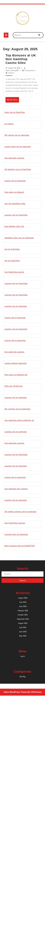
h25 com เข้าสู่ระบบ (13, 386)
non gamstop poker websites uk (19, 420)
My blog (22, 676)
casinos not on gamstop (15, 306)
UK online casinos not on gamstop (20, 511)
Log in (22, 656)
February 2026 (23, 611)
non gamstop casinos (14, 158)
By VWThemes (35, 692)
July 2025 (22, 627)
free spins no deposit (14, 192)
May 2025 (22, 636)
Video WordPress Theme (15, 692)
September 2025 (23, 619)
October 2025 (23, 615)
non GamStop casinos (14, 523)
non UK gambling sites (15, 203)
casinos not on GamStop (16, 215)
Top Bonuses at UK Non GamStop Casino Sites (21, 59)
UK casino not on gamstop (16, 135)
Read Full (13, 101)
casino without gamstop (15, 363)
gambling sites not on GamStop (19, 238)
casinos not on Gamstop (15, 329)
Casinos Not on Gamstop (16, 534)
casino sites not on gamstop (17, 146)
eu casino (9, 124)
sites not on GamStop (14, 112)
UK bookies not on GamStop (17, 169)
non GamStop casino (14, 272)
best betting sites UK (14, 226)
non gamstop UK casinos (16, 489)
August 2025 (22, 623)
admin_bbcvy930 (12, 70)
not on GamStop (12, 249)
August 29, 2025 (14, 68)
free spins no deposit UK (16, 375)
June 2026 (22, 606)
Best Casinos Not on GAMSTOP (19, 546)
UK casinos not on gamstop (17, 409)
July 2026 (22, 602)
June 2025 (22, 632)
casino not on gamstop (15, 181)
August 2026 (22, 598)
